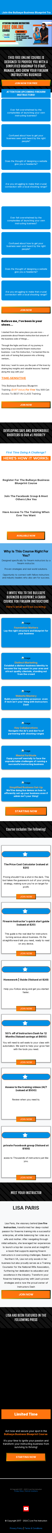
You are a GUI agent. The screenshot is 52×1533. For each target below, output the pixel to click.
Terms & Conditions (31, 1491)
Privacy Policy (19, 1491)
